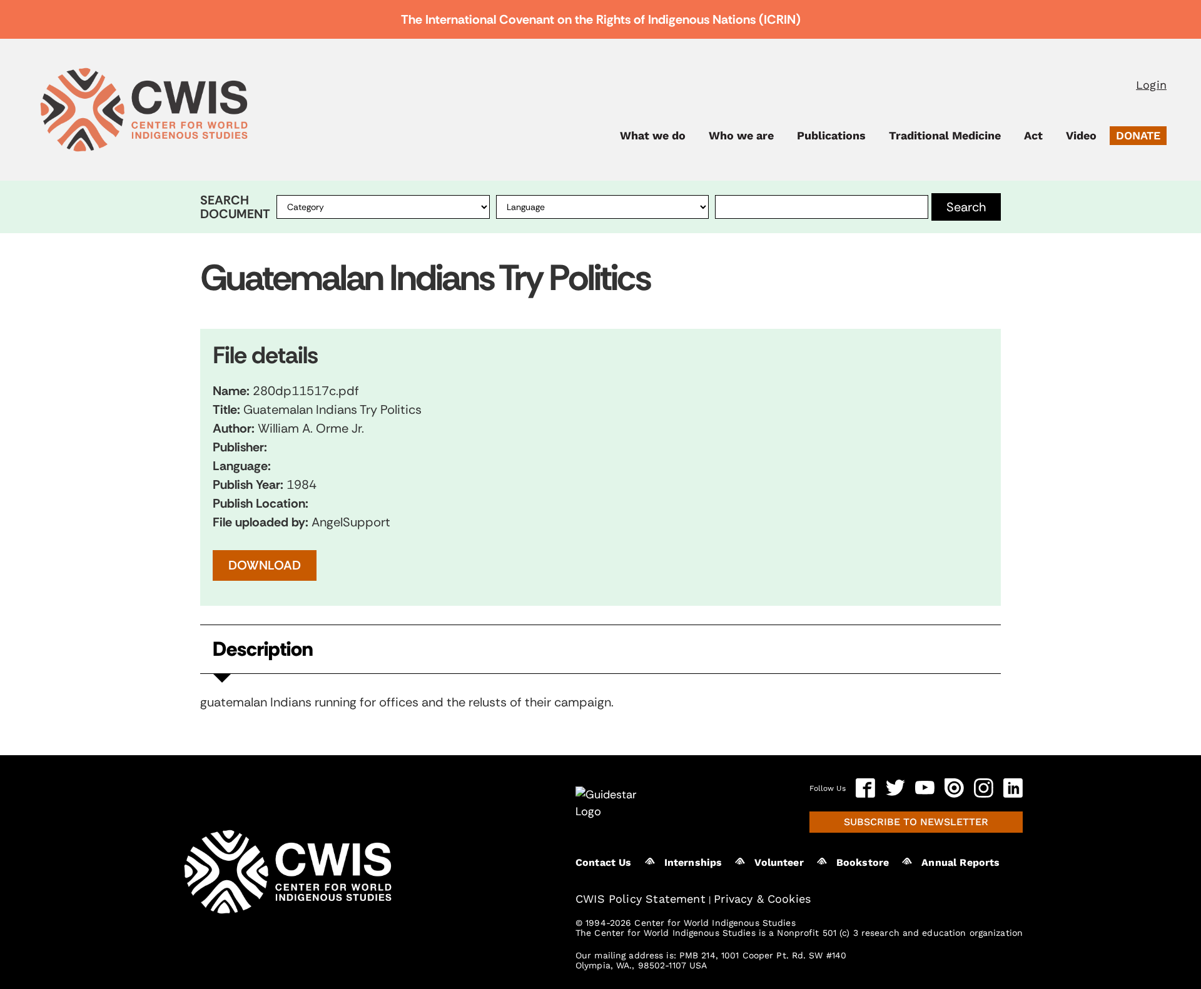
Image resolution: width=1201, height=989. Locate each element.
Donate (1138, 135)
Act (1033, 135)
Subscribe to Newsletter (916, 822)
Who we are (741, 135)
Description (263, 649)
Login (1151, 84)
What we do (653, 135)
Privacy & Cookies (762, 898)
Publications (831, 135)
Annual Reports (960, 862)
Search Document (235, 207)
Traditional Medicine (945, 135)
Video (1081, 135)
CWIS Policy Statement (640, 898)
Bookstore (862, 862)
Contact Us (603, 862)
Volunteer (778, 862)
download (264, 565)
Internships (693, 862)
